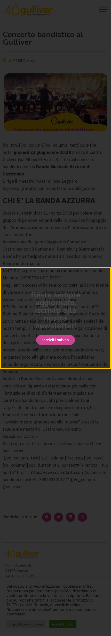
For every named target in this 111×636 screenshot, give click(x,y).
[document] (55, 318)
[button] (55, 340)
